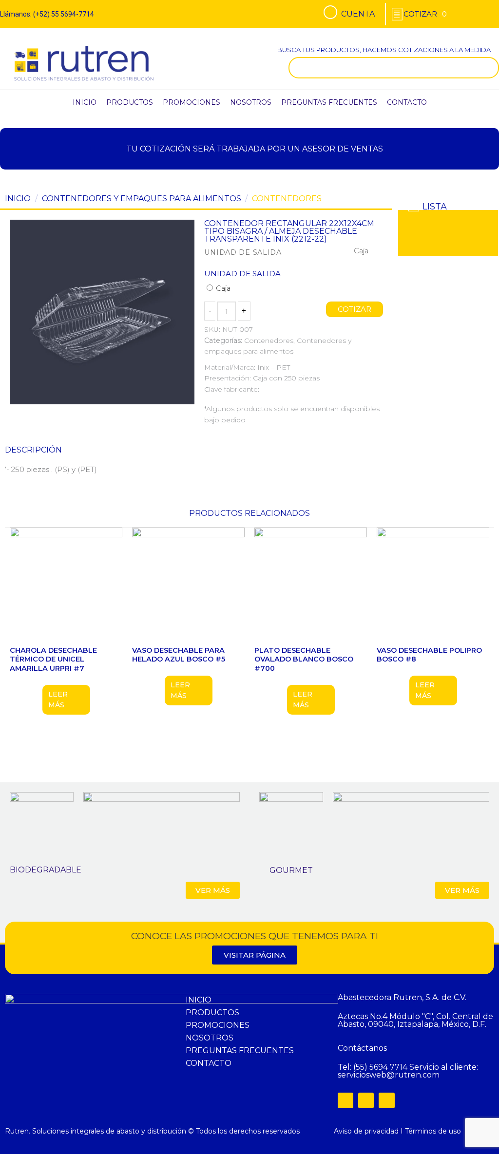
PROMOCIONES (191, 102)
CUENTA (358, 14)
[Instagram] (366, 1100)
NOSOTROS (250, 102)
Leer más (58, 699)
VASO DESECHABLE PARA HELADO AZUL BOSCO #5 (178, 655)
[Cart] (425, 13)
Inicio (18, 198)
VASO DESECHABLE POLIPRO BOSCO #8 (429, 655)
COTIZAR (354, 309)
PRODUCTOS (129, 102)
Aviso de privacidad (366, 1131)
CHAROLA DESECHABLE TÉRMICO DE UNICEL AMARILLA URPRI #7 (53, 659)
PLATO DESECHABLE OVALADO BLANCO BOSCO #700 (303, 659)
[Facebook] (345, 1100)
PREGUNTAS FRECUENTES (329, 102)
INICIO (84, 102)
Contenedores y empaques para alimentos (141, 198)
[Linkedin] (386, 1100)
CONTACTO (407, 102)
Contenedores (287, 198)
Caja (222, 288)
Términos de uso (433, 1131)
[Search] (489, 67)
